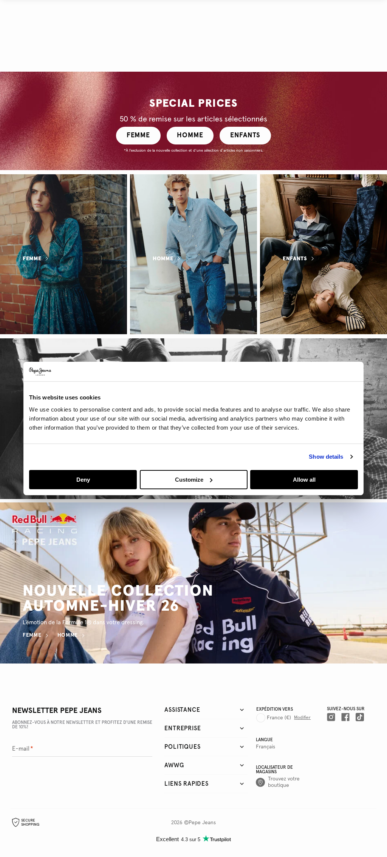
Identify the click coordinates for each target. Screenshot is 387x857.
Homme (163, 258)
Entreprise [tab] (182, 728)
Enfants (295, 258)
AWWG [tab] (174, 765)
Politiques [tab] (182, 747)
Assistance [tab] (182, 710)
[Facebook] (345, 717)
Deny (83, 479)
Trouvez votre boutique (284, 782)
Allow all (304, 479)
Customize (189, 479)
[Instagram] (331, 717)
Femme (32, 258)
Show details (326, 456)
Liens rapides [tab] (186, 784)
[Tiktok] (360, 717)
